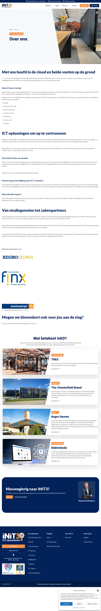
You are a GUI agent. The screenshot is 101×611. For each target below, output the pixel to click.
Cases (57, 5)
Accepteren (66, 604)
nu (25, 323)
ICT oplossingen (52, 542)
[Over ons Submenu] (68, 5)
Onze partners (88, 542)
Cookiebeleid (76, 607)
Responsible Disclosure (43, 584)
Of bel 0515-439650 (21, 497)
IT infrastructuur (33, 546)
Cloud (48, 537)
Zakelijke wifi (32, 559)
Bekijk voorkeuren (92, 604)
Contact (74, 5)
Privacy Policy (82, 607)
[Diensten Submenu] (52, 5)
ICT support (32, 568)
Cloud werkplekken (34, 573)
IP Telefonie (32, 551)
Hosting (30, 542)
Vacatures (68, 537)
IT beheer (31, 564)
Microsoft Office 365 (53, 546)
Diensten (48, 5)
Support (86, 537)
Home (10, 29)
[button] (98, 590)
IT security (31, 555)
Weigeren (79, 604)
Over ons (64, 5)
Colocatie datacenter (34, 537)
